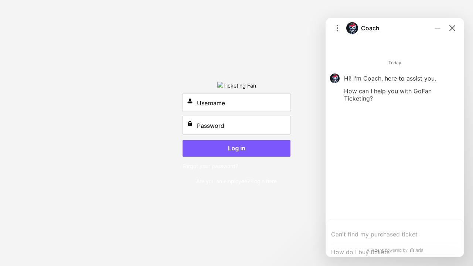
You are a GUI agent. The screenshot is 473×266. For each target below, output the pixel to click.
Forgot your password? (210, 166)
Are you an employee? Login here (236, 181)
